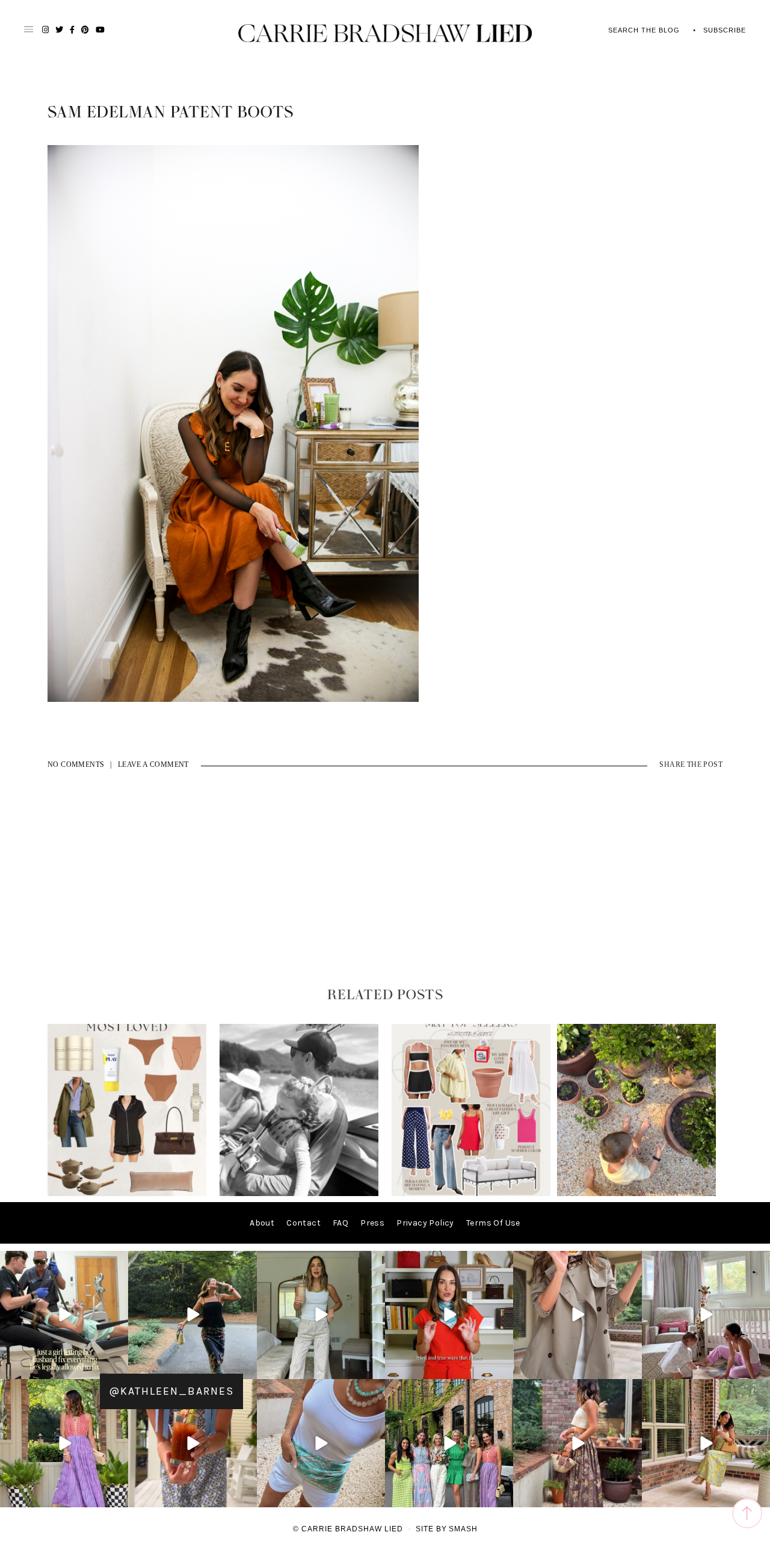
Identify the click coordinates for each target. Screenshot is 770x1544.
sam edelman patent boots (171, 112)
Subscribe (724, 30)
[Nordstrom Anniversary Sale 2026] (127, 1193)
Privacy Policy (425, 1223)
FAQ (340, 1223)
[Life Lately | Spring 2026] (636, 1193)
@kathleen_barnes (171, 1391)
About (262, 1223)
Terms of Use (493, 1223)
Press (372, 1223)
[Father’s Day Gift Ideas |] (299, 1193)
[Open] (64, 1315)
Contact (303, 1223)
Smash (463, 1529)
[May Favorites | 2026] (471, 1193)
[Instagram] (117, 1368)
